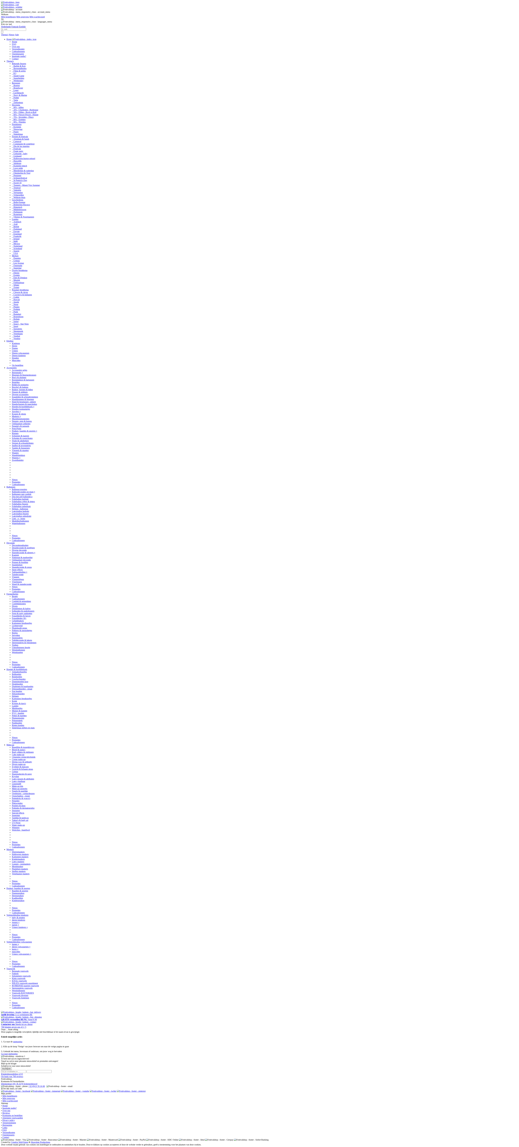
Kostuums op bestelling (12, 1115)
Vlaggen (15, 577)
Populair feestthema (20, 290)
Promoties (16, 482)
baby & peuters (18, 917)
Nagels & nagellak (20, 791)
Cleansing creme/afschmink (23, 757)
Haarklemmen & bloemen (23, 399)
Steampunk (17, 331)
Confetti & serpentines (21, 601)
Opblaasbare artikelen (21, 424)
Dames (15, 348)
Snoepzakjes (17, 638)
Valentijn (16, 190)
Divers (15, 606)
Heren (14, 346)
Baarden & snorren (20, 891)
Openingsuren (18, 54)
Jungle (15, 302)
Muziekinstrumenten (20, 419)
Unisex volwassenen (21, 954)
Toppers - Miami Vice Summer (26, 185)
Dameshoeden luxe (20, 681)
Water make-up (18, 825)
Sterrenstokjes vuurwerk (22, 988)
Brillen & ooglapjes (20, 385)
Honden (15, 358)
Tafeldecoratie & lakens (22, 640)
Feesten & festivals (20, 136)
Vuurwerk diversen (20, 995)
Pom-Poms (16, 428)
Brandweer (17, 88)
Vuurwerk (10, 969)
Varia (15, 100)
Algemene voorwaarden (12, 1118)
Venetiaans (17, 334)
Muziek (16, 280)
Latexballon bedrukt (20, 511)
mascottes (16, 951)
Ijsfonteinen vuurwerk (21, 976)
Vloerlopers (17, 582)
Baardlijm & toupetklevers (23, 747)
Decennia (16, 105)
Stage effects (17, 569)
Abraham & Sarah (20, 139)
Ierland (15, 239)
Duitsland (17, 229)
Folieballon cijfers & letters (23, 501)
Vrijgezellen (18, 195)
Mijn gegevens (22, 17)
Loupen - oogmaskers (21, 864)
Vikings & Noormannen (23, 217)
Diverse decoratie (19, 550)
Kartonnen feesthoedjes (22, 623)
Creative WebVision (19, 1142)
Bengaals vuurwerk (20, 971)
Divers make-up (19, 764)
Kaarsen (15, 555)
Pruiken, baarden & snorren (24, 431)
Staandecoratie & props (22, 567)
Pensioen (16, 175)
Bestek (15, 596)
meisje (15, 925)
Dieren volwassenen (20, 353)
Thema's (4, 35)
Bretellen (16, 382)
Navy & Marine (19, 95)
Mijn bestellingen (8, 17)
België (15, 226)
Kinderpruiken (18, 900)
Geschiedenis (17, 200)
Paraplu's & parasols (20, 426)
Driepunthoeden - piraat (22, 689)
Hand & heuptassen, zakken (24, 402)
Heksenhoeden (18, 694)
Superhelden (18, 78)
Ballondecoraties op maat (23, 492)
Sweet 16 (16, 183)
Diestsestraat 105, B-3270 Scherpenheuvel (19, 1084)
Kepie (14, 701)
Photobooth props (19, 628)
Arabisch (16, 222)
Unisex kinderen (20, 927)
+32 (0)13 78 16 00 (36, 1086)
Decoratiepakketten (20, 545)
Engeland (17, 234)
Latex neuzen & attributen (23, 779)
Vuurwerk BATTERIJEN (23, 993)
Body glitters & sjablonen (23, 752)
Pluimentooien (18, 718)
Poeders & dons (18, 805)
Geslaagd (16, 156)
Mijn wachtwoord (37, 17)
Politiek (16, 309)
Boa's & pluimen (19, 377)
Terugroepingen (9, 1123)
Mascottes (16, 360)
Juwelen (16, 411)
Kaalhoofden (17, 898)
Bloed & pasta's (18, 750)
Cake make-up (18, 754)
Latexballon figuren (20, 514)
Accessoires (11, 368)
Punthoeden (17, 723)
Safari (15, 321)
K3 (14, 73)
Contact (15, 59)
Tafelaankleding (19, 572)
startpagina (17, 1041)
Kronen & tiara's (19, 703)
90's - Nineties (19, 122)
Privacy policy (8, 1120)
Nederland (17, 246)
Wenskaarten (17, 652)
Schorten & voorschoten (22, 438)
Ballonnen (10, 487)
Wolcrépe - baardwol (21, 830)
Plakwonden (17, 803)
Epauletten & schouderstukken (25, 397)
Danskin (16, 258)
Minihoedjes (17, 708)
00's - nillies (18, 107)
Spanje (15, 251)
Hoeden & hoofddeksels (23, 406)
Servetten (16, 635)
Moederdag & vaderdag (23, 170)
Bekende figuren (19, 63)
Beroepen (16, 83)
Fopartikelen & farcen (21, 616)
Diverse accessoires (20, 394)
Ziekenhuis (17, 102)
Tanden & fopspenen (21, 448)
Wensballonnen (18, 650)
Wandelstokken (18, 455)
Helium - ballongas (20, 509)
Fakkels (15, 973)
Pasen (15, 132)
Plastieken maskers (20, 869)
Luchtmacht (18, 93)
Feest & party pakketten (22, 613)
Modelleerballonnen (20, 521)
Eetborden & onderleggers (23, 611)
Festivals (16, 149)
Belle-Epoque (18, 202)
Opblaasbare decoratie (21, 560)
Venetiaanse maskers (20, 874)
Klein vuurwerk (18, 978)
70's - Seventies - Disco (23, 117)
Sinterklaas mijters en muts (23, 728)
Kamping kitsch (19, 166)
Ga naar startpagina (9, 1054)
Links (4, 1127)
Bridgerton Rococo (21, 205)
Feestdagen (16, 124)
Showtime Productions (40, 1142)
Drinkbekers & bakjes (21, 608)
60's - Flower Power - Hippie (25, 115)
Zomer (15, 287)
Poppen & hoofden (20, 562)
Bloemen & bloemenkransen (24, 375)
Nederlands (6, 26)
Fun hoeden (17, 691)
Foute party (17, 151)
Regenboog (17, 316)
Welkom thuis (18, 197)
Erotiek (16, 275)
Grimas (16, 261)
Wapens (16, 458)
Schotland (17, 248)
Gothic (15, 297)
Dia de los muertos (20, 146)
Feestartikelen (12, 594)
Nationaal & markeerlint (22, 557)
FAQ (14, 44)
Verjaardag (17, 192)
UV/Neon (16, 823)
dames (15, 944)
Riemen (15, 433)
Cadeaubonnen (18, 51)
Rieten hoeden (18, 725)
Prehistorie (17, 212)
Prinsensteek (17, 720)
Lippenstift (16, 784)
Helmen (15, 696)
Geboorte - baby (19, 153)
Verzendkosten (18, 49)
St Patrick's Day (19, 180)
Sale (17, 35)
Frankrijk (16, 236)
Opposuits (17, 265)
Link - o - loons (18, 518)
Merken (15, 256)
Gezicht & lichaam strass (22, 769)
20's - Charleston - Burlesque (25, 110)
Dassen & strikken (20, 392)
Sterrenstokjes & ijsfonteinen (24, 642)
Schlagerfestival (19, 178)
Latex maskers (18, 861)
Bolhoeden (16, 674)
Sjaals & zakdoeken (20, 441)
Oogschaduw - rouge (21, 796)
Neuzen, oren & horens (22, 421)
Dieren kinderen (19, 355)
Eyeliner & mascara (20, 767)
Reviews (6, 1113)
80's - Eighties (19, 119)
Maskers (16, 416)
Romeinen (17, 214)
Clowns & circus (20, 292)
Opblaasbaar (18, 282)
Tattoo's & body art (20, 820)
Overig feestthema (19, 270)
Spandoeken (17, 565)
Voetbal (16, 336)
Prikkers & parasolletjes (22, 630)
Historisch (17, 207)
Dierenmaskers (18, 852)
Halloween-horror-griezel (23, 158)
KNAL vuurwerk (19, 981)
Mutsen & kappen (19, 711)
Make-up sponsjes (19, 788)
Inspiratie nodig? (19, 56)
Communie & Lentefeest (23, 144)
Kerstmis (16, 127)
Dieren (15, 273)
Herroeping (7, 1125)
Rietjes (15, 633)
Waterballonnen (18, 523)
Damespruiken (18, 893)
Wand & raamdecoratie (21, 584)
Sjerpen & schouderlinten (23, 443)
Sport (15, 326)
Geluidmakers (18, 621)
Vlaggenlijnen (18, 579)
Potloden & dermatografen (23, 808)
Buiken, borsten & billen (22, 389)
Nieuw (12, 35)
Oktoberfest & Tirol (21, 173)
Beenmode (17, 372)
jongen (15, 922)
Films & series (19, 71)
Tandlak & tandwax (20, 818)
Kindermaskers (18, 859)
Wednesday (17, 80)
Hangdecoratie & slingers (23, 552)
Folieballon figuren (20, 504)
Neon (15, 304)
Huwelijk (16, 161)
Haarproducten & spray (22, 774)
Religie (16, 319)
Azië (15, 224)
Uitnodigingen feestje (21, 647)
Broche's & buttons (20, 387)
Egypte (16, 231)
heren (15, 949)
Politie (15, 98)
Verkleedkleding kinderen (17, 915)
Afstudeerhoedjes (19, 672)
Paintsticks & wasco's (21, 798)
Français (15, 26)
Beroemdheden (19, 68)
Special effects (18, 813)
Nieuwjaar (17, 129)
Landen (15, 219)
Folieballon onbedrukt (21, 506)
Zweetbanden (18, 460)
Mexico (16, 243)
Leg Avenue (18, 263)
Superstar (16, 268)
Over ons (16, 46)
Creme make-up (19, 759)
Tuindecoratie (18, 574)
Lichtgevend (17, 625)
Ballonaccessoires (19, 489)
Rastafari (16, 314)
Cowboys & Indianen (22, 295)
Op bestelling (17, 365)
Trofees (15, 645)
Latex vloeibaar (18, 781)
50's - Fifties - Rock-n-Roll (24, 112)
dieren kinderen (18, 920)
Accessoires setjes (19, 370)
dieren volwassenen (21, 947)
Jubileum (16, 163)
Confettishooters (19, 604)
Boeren (16, 85)
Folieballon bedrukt (20, 499)
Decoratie (10, 543)
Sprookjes (17, 329)
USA (15, 253)
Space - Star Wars (20, 324)
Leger (15, 90)
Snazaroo (16, 810)
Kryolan (15, 776)
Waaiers (15, 453)
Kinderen (16, 343)
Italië (15, 241)
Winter (15, 285)
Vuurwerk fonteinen (20, 998)
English (22, 26)
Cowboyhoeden (19, 679)
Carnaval (16, 141)
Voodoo (16, 338)
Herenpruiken (18, 896)
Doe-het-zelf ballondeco (22, 497)
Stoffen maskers (19, 871)
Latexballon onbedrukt (21, 516)
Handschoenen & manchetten (24, 404)
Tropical (16, 188)
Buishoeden (17, 677)
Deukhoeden (17, 684)
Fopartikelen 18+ (19, 618)
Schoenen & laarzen (20, 436)
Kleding (9, 341)
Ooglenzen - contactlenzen (23, 793)
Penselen (15, 801)
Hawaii (16, 299)
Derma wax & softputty (22, 762)
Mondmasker (17, 866)
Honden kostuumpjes (21, 409)
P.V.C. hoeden (18, 713)
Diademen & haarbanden (22, 686)
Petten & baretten (19, 715)
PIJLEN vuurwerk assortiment (25, 983)
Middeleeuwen (19, 209)
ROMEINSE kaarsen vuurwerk (25, 986)
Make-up (10, 745)
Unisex (15, 351)
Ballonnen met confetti (21, 494)
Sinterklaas (17, 134)
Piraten (15, 307)
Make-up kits (17, 786)
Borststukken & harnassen (23, 380)
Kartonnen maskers (20, 857)
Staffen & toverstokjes (21, 445)
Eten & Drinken (19, 278)
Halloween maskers (20, 854)
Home (9, 39)
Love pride (17, 168)
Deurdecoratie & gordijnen (23, 548)
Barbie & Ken (19, 66)
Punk (15, 312)
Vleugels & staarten (20, 450)
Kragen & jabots (19, 414)
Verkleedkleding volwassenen (19, 942)
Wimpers (15, 827)
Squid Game (18, 76)
